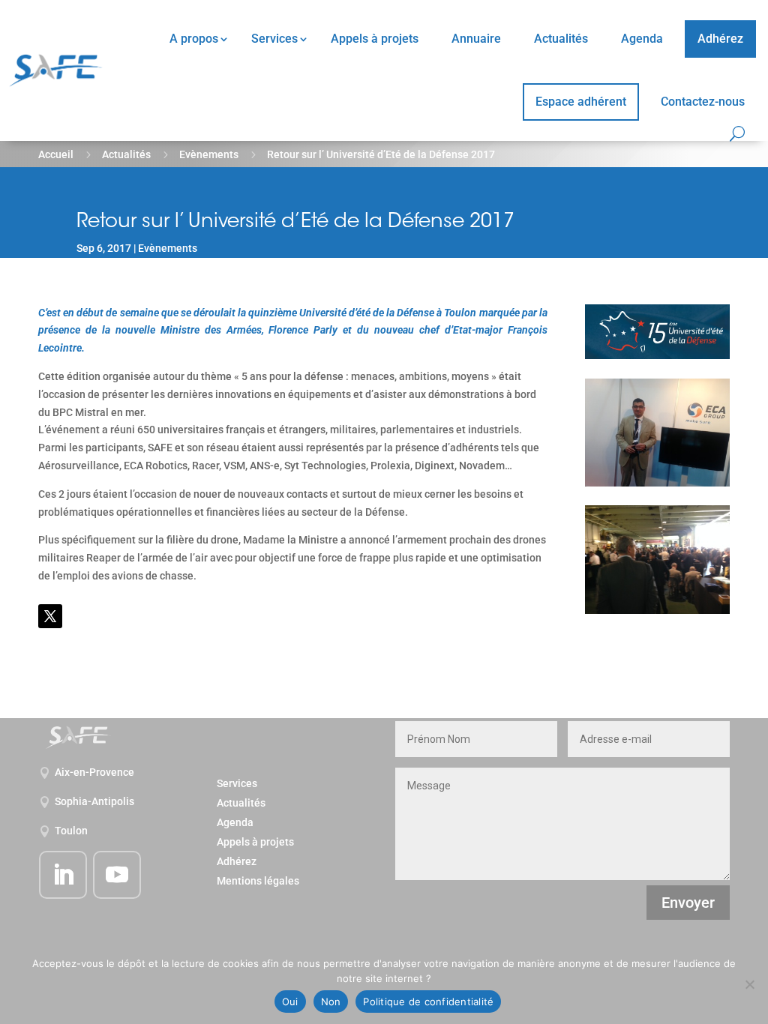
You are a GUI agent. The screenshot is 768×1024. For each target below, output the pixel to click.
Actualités (561, 38)
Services (274, 38)
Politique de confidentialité (428, 1002)
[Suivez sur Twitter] (50, 616)
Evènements (208, 154)
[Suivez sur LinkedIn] (63, 875)
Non (331, 1002)
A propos (194, 38)
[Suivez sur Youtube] (117, 875)
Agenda (642, 38)
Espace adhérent (581, 101)
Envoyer (688, 903)
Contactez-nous (703, 101)
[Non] (749, 984)
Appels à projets (374, 38)
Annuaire (476, 38)
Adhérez (720, 38)
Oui (290, 1002)
